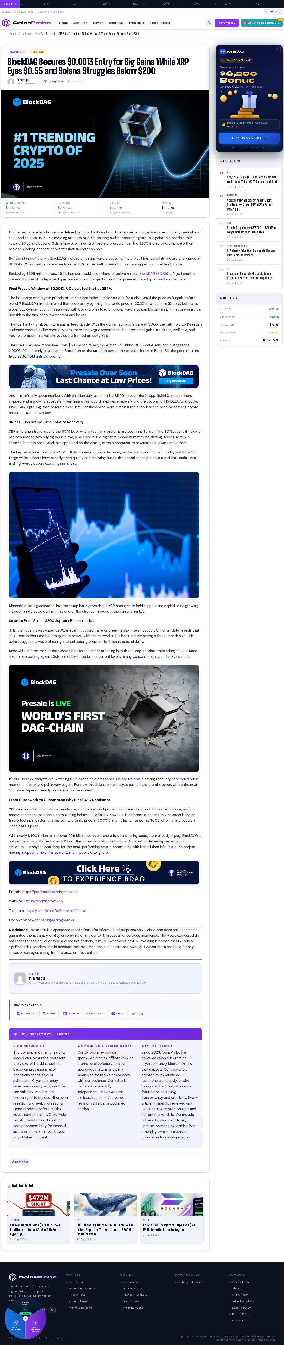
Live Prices (76, 1282)
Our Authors (240, 1295)
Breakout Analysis (135, 1295)
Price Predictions (134, 1288)
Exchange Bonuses (190, 1282)
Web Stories (131, 1301)
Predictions (137, 23)
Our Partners (240, 1282)
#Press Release (20, 1161)
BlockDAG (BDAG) (153, 273)
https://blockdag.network (43, 901)
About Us (238, 1288)
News (97, 23)
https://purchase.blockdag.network (50, 891)
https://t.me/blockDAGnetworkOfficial (56, 910)
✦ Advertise (227, 22)
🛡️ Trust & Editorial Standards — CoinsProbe (105, 1034)
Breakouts (116, 23)
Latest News (131, 1282)
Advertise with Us (243, 1301)
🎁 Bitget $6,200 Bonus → (261, 22)
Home (63, 23)
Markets (79, 23)
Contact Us (239, 1320)
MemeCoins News (80, 1307)
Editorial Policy (241, 1307)
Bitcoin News (77, 1295)
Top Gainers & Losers (82, 1288)
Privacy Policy (241, 1314)
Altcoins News (78, 1301)
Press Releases (133, 1307)
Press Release (160, 23)
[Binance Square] (280, 12)
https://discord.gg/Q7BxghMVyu (48, 920)
